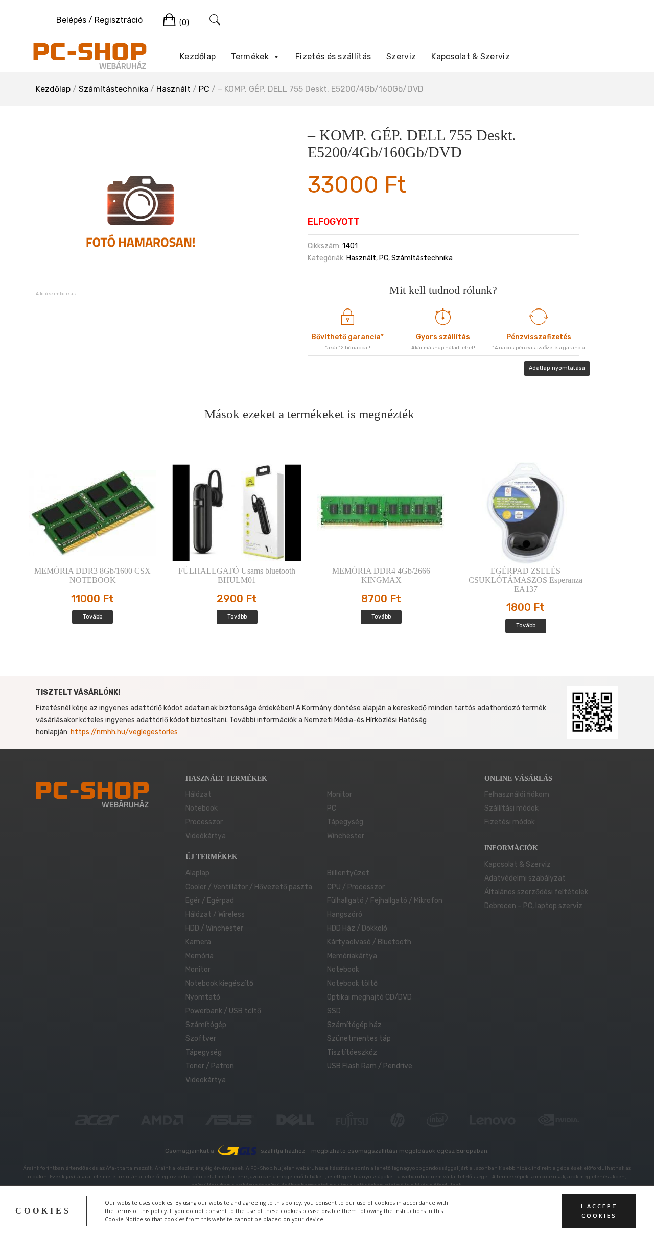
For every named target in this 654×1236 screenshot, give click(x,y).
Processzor (204, 822)
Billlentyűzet (348, 873)
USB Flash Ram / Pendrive (369, 1066)
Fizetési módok (509, 822)
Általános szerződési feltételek (536, 892)
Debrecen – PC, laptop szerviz (533, 905)
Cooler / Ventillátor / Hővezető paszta (248, 887)
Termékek (249, 56)
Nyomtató (202, 997)
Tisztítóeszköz (352, 1052)
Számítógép (205, 1024)
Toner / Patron (209, 1066)
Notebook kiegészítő (219, 983)
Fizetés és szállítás (333, 56)
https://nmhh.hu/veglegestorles (124, 732)
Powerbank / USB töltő (223, 1011)
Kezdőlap (198, 56)
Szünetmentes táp (359, 1038)
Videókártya (205, 835)
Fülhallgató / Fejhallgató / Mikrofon (384, 900)
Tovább (92, 616)
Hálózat (198, 794)
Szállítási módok (511, 808)
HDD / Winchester (214, 928)
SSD (334, 1011)
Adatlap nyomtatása (557, 368)
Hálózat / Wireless (215, 914)
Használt (173, 89)
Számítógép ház (354, 1024)
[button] (276, 56)
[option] (140, 210)
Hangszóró (344, 914)
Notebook (201, 808)
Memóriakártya (352, 956)
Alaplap (197, 873)
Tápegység (345, 822)
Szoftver (200, 1038)
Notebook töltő (352, 983)
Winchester (345, 835)
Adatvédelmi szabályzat (525, 878)
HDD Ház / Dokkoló (357, 928)
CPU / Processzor (356, 887)
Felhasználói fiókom (516, 794)
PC (204, 89)
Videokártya (205, 1080)
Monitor (339, 794)
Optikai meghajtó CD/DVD (369, 997)
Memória (199, 956)
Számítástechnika (113, 89)
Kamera (198, 942)
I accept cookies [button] (599, 1211)
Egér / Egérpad (209, 900)
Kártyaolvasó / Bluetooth (369, 942)
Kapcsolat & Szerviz (470, 56)
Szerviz (401, 56)
